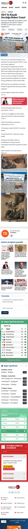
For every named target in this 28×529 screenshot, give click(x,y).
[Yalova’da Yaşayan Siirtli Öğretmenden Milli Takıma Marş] (21, 282)
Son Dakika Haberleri (5, 513)
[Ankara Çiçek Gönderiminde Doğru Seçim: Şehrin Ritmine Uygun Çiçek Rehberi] (7, 248)
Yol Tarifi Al (8, 466)
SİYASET (17, 7)
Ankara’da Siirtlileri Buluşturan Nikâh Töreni (7, 288)
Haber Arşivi (20, 512)
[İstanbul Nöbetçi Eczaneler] (26, 447)
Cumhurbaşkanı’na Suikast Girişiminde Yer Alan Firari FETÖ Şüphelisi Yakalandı (20, 254)
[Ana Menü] (25, 3)
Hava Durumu (20, 498)
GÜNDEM (4, 7)
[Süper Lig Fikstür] (26, 366)
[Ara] (23, 3)
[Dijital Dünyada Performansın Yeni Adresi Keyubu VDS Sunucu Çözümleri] (7, 265)
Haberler (3, 12)
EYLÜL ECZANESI (8, 474)
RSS (4, 521)
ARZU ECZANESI (8, 456)
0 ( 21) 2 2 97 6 (10, 469)
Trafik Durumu (20, 503)
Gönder (4, 313)
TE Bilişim (13, 232)
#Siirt (3, 29)
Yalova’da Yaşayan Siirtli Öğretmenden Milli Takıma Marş (21, 288)
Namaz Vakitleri (7, 503)
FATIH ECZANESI (8, 478)
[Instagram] (15, 492)
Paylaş (5, 55)
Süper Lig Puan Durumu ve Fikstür (6, 508)
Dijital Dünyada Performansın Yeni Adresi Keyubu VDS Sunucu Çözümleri (7, 272)
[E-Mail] (11, 236)
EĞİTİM (24, 7)
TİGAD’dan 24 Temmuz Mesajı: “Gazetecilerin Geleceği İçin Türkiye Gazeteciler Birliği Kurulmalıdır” (21, 273)
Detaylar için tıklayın (14, 360)
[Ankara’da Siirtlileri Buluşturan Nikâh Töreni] (7, 282)
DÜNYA (11, 7)
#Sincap (20, 29)
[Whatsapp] (18, 492)
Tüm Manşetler (20, 507)
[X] (12, 492)
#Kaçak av (11, 29)
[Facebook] (9, 492)
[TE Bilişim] (5, 233)
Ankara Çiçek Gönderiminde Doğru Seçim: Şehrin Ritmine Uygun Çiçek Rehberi (5, 256)
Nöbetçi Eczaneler (4, 498)
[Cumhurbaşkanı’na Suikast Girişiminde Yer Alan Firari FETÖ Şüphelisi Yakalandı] (21, 248)
